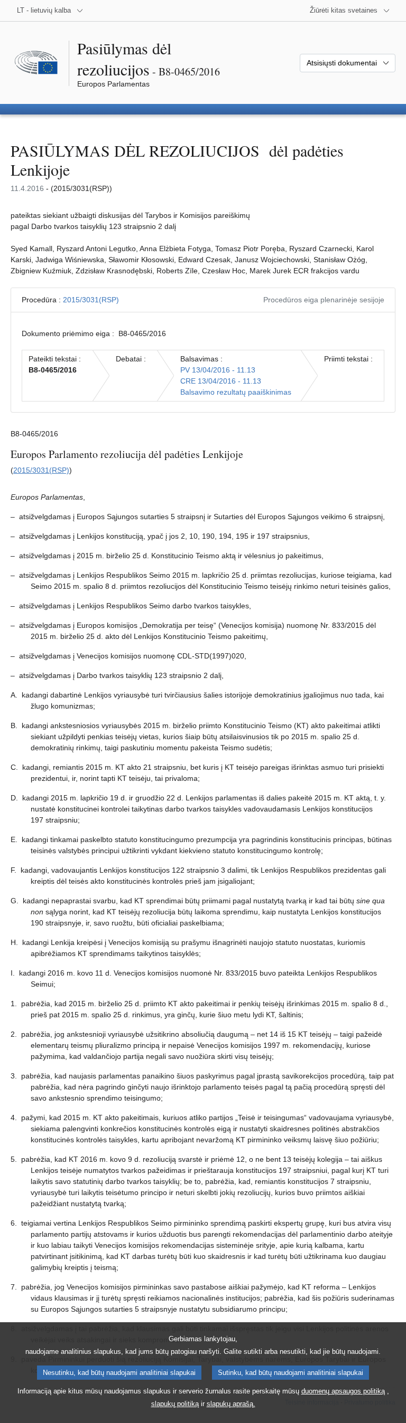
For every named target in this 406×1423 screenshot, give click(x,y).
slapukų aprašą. (231, 1404)
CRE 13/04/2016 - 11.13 (220, 381)
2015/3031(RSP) (91, 299)
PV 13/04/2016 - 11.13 (217, 370)
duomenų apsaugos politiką (343, 1391)
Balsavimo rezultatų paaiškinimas (235, 392)
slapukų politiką (175, 1404)
